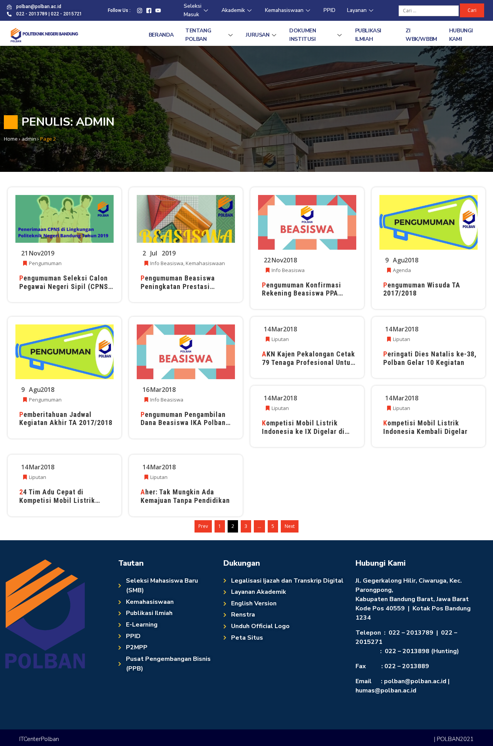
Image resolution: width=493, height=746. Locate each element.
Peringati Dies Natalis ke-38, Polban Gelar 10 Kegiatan (430, 358)
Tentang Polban (198, 35)
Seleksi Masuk (192, 10)
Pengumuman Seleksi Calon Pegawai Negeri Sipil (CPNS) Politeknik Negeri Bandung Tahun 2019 (65, 290)
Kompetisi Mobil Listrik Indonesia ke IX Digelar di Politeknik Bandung (303, 431)
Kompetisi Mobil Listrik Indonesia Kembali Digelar (425, 427)
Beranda (161, 35)
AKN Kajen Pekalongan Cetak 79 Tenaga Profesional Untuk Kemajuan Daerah (308, 362)
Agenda (402, 270)
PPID (329, 10)
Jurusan (257, 35)
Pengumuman (45, 263)
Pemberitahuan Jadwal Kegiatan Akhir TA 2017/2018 (65, 418)
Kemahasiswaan (284, 10)
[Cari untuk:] (429, 10)
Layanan (357, 10)
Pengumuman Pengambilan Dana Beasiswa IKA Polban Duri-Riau (183, 422)
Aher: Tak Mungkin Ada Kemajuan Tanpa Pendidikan (185, 496)
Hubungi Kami (461, 35)
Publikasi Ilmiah (368, 35)
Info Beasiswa (166, 263)
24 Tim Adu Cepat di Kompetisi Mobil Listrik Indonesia (57, 500)
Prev (203, 526)
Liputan (280, 339)
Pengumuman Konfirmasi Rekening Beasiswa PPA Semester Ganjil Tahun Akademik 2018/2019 (301, 297)
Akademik (233, 10)
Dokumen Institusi (302, 35)
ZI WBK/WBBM (421, 35)
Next (290, 526)
